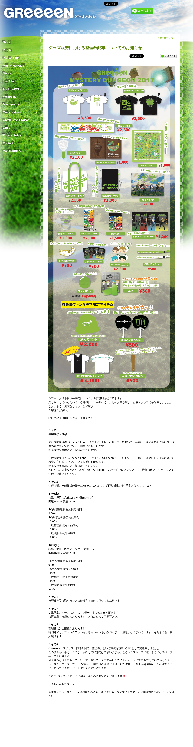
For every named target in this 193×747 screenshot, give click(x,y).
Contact (8, 143)
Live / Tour (10, 81)
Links (6, 127)
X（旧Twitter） (12, 88)
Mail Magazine (12, 150)
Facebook (9, 96)
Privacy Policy (12, 135)
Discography (11, 104)
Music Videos (12, 112)
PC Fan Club (11, 57)
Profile (7, 50)
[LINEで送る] (168, 55)
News (6, 42)
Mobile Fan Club (13, 65)
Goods (7, 73)
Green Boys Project (16, 119)
